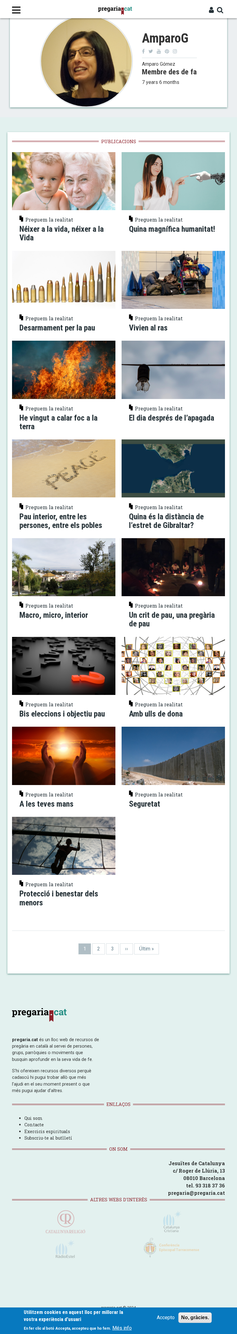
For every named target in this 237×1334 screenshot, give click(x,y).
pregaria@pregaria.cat (196, 1193)
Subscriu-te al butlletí (48, 1138)
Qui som (33, 1118)
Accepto (166, 1317)
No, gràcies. (195, 1317)
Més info (122, 1328)
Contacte (34, 1125)
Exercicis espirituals (47, 1131)
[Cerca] (220, 10)
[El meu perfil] (211, 10)
